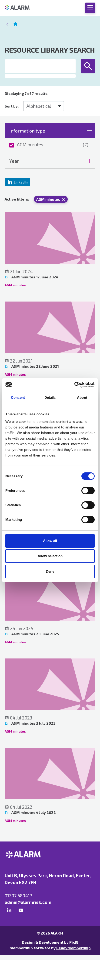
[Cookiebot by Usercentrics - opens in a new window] (74, 385)
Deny (50, 571)
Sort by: (12, 106)
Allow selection (50, 556)
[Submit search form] (88, 66)
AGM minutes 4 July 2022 (33, 812)
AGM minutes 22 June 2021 (35, 366)
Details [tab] (50, 397)
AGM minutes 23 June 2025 (35, 634)
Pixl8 (73, 942)
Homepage (15, 24)
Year (14, 161)
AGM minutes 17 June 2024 (34, 277)
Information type (27, 130)
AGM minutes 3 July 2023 (33, 723)
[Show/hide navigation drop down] (90, 8)
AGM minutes (52, 144)
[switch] (88, 490)
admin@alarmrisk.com (28, 902)
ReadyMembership (73, 948)
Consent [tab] (18, 397)
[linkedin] (9, 910)
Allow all (50, 541)
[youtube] (21, 910)
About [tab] (82, 397)
